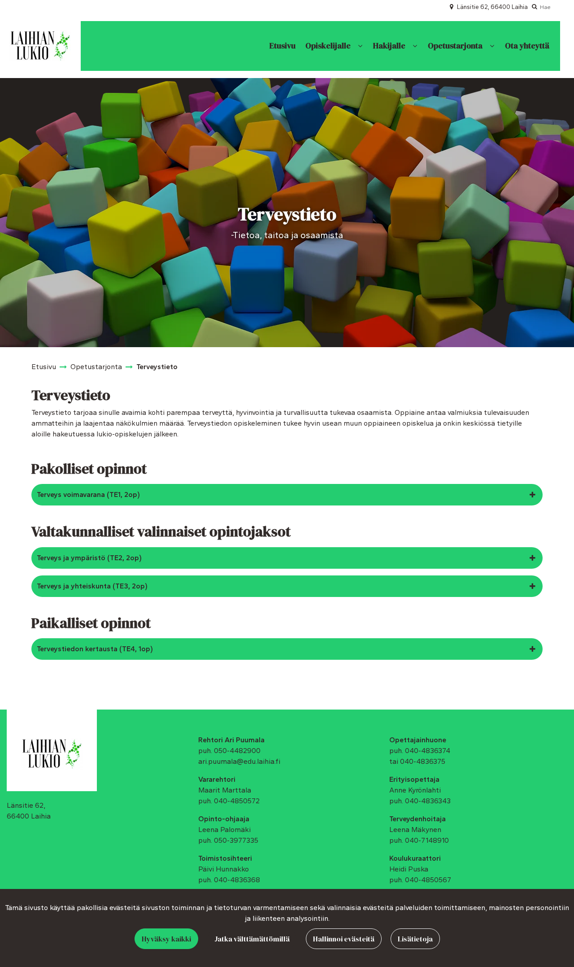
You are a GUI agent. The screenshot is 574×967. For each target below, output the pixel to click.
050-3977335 (236, 840)
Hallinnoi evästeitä (343, 939)
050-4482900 (237, 750)
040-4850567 (428, 880)
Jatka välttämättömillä (252, 939)
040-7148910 (427, 840)
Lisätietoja (415, 939)
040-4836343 (428, 801)
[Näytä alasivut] (360, 46)
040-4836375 (422, 761)
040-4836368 (237, 880)
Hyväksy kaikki (166, 939)
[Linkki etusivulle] (40, 45)
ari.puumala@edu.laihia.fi (239, 761)
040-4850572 (237, 801)
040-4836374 (427, 750)
